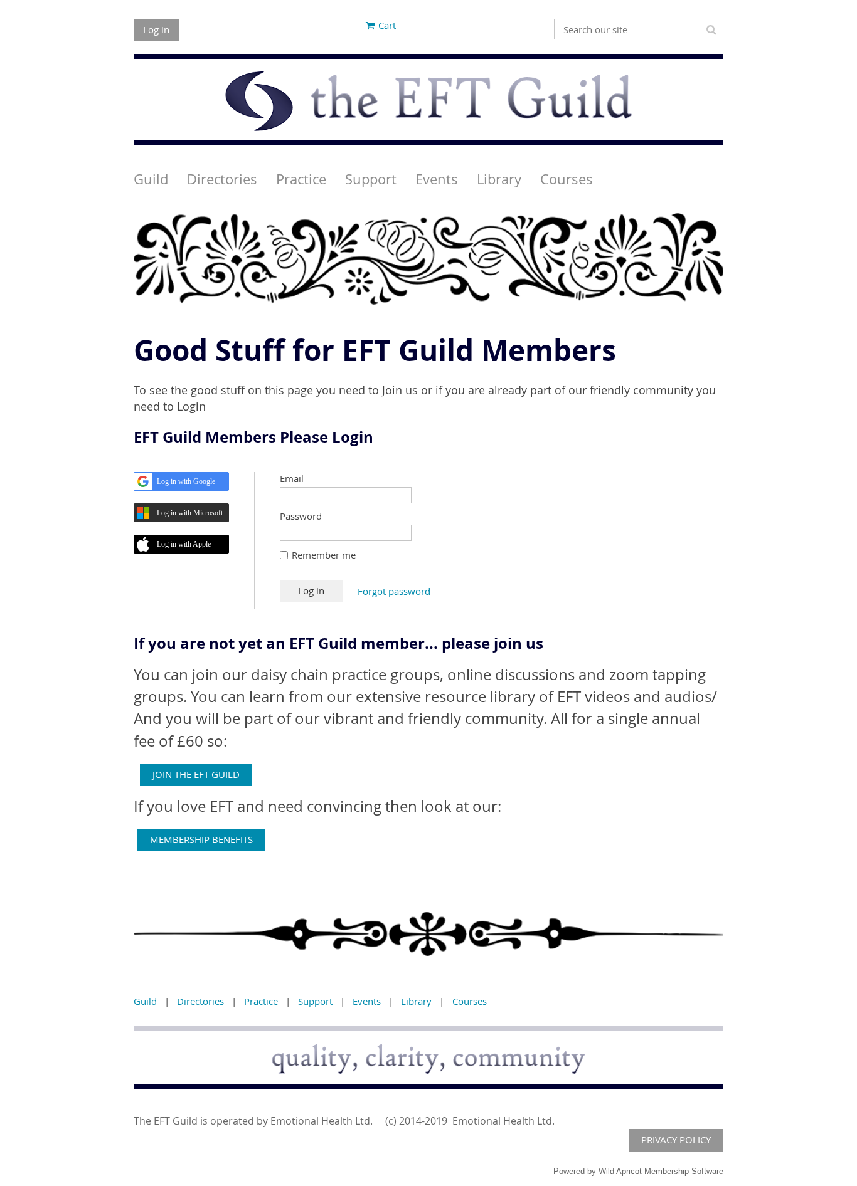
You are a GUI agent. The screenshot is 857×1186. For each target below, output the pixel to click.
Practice (261, 1001)
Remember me (324, 554)
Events (367, 1001)
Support (315, 1001)
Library (416, 1001)
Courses (469, 1001)
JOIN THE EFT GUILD (196, 774)
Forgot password (394, 591)
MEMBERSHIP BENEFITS (201, 839)
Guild (145, 1001)
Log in (156, 29)
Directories (200, 1001)
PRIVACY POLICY (676, 1139)
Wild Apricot (620, 1171)
